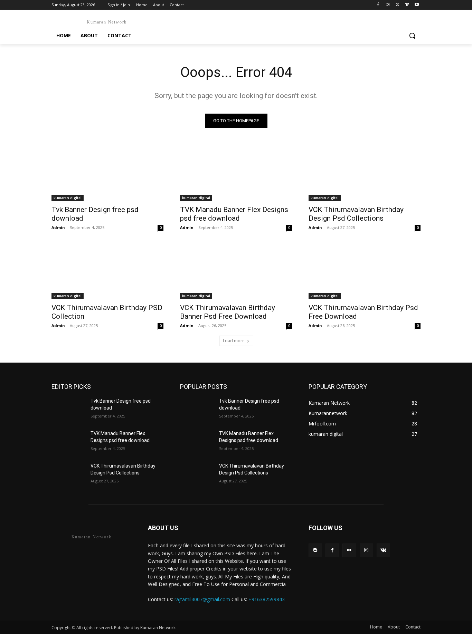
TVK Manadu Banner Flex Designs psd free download (234, 213)
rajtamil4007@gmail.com (202, 599)
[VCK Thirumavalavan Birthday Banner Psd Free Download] (236, 271)
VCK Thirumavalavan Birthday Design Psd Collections (356, 213)
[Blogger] (315, 550)
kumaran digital (68, 197)
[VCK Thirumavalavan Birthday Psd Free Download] (365, 271)
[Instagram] (388, 5)
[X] (398, 5)
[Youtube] (417, 5)
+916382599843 (266, 599)
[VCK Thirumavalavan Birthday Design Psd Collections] (365, 173)
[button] (412, 35)
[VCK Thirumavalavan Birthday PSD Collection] (107, 271)
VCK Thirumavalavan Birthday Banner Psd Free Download (227, 312)
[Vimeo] (407, 5)
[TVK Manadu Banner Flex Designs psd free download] (236, 173)
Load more (234, 341)
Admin (58, 227)
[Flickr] (349, 550)
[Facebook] (378, 5)
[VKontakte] (383, 550)
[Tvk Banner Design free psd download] (107, 173)
